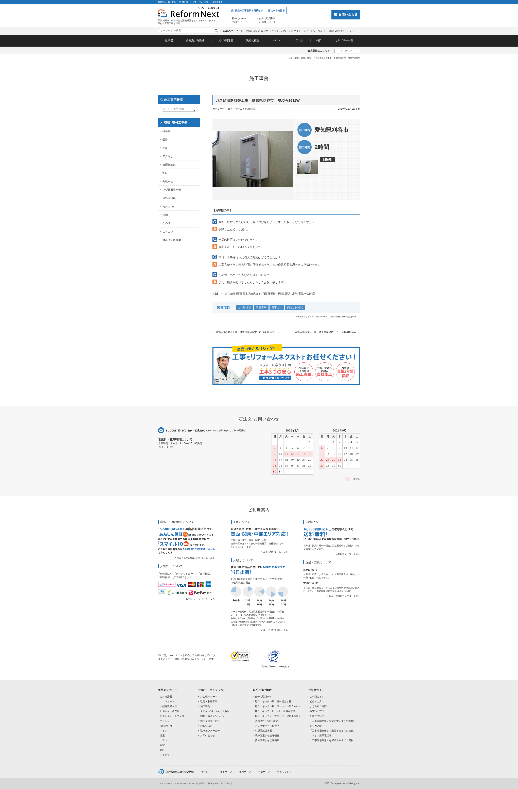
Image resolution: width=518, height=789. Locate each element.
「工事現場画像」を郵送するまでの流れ (331, 740)
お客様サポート (267, 22)
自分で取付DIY (267, 18)
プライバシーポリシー (184, 783)
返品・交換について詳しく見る (344, 596)
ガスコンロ (258, 31)
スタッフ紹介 (284, 772)
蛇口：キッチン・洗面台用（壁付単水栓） (278, 716)
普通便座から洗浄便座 (267, 740)
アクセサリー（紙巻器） (268, 725)
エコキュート (167, 701)
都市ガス (277, 307)
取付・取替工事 (208, 701)
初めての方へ (239, 18)
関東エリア (226, 772)
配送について (317, 716)
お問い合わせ (207, 735)
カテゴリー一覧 (344, 40)
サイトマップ (166, 783)
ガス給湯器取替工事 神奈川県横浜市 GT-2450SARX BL (248, 332)
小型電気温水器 (168, 706)
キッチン (165, 721)
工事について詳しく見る (275, 552)
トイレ (276, 40)
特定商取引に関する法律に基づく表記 (213, 783)
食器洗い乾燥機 (195, 40)
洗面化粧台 (252, 40)
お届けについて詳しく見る (274, 630)
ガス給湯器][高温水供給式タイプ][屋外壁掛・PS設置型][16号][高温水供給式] (270, 293)
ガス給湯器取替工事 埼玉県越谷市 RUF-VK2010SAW (325, 332)
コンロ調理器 (225, 40)
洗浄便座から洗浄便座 (267, 735)
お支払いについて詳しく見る (200, 599)
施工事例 (205, 706)
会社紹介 (206, 772)
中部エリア (264, 772)
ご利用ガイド (239, 22)
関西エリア (245, 772)
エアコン (298, 40)
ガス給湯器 (244, 307)
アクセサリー (170, 156)
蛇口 (319, 40)
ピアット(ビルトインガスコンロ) (278, 31)
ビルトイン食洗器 (169, 711)
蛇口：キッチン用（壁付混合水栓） (274, 701)
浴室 (162, 745)
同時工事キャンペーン (345, 31)
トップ (289, 58)
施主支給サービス (210, 721)
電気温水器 (169, 198)
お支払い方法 (317, 711)
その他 (166, 223)
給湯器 (249, 31)
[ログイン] (347, 51)
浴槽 (165, 214)
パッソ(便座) (328, 31)
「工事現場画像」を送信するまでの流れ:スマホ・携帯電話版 (332, 733)
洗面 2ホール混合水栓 (267, 721)
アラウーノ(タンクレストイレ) (308, 31)
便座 (165, 147)
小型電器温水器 (171, 189)
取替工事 (261, 307)
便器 (165, 139)
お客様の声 (206, 725)
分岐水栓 (167, 181)
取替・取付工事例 (303, 58)
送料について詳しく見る (348, 554)
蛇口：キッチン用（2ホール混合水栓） (276, 711)
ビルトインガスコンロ (172, 716)
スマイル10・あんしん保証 (215, 711)
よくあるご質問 (318, 706)
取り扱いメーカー (210, 730)
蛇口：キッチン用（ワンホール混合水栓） (278, 706)
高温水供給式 (295, 307)
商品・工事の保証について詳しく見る (196, 557)
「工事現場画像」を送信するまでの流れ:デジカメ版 (332, 723)
